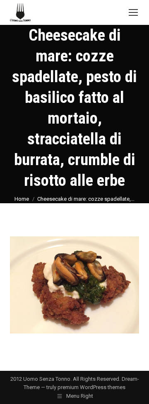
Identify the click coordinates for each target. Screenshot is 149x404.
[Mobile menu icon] (133, 12)
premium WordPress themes (91, 387)
